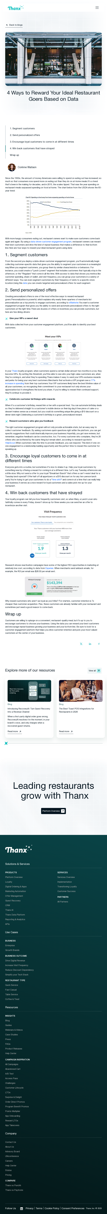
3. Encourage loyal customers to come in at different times (42, 142)
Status (8, 1170)
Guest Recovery (12, 901)
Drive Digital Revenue (15, 961)
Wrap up (14, 155)
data (25, 283)
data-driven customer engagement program (51, 242)
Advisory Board (12, 1152)
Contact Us (10, 1142)
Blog (7, 1021)
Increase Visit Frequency (16, 965)
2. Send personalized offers (25, 135)
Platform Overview (14, 877)
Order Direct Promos (15, 1102)
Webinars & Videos (14, 1030)
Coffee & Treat (12, 999)
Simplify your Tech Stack (16, 975)
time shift (56, 480)
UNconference (12, 1156)
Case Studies (11, 1035)
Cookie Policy (52, 1208)
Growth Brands (12, 950)
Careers (9, 1161)
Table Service (11, 995)
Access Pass (11, 1079)
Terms (39, 1208)
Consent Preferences (72, 1208)
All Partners (62, 902)
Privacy (29, 1208)
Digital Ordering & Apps (16, 887)
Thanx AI (9, 910)
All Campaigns (11, 1064)
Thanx (15, 371)
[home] (16, 7)
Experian (49, 568)
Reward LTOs (11, 1121)
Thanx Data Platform (15, 915)
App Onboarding (12, 1116)
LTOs (7, 1093)
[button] (96, 7)
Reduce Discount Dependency (19, 970)
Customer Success (66, 891)
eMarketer (74, 303)
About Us (9, 1147)
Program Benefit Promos (17, 1107)
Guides (8, 1025)
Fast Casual (11, 990)
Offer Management (14, 896)
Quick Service (11, 985)
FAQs (7, 1044)
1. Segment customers (22, 129)
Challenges (10, 1083)
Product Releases (13, 1049)
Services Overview (66, 877)
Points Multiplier (12, 1111)
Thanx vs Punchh (13, 1186)
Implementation (64, 882)
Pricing (8, 1175)
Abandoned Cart (12, 1069)
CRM (7, 905)
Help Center (10, 1053)
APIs (7, 924)
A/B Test (9, 1074)
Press (8, 1039)
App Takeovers (12, 1125)
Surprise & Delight (13, 1097)
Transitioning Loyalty (67, 887)
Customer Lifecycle (14, 1088)
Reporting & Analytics (15, 920)
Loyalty (8, 882)
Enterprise (10, 946)
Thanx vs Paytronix (14, 1190)
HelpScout (10, 443)
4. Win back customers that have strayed (32, 149)
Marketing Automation (15, 891)
